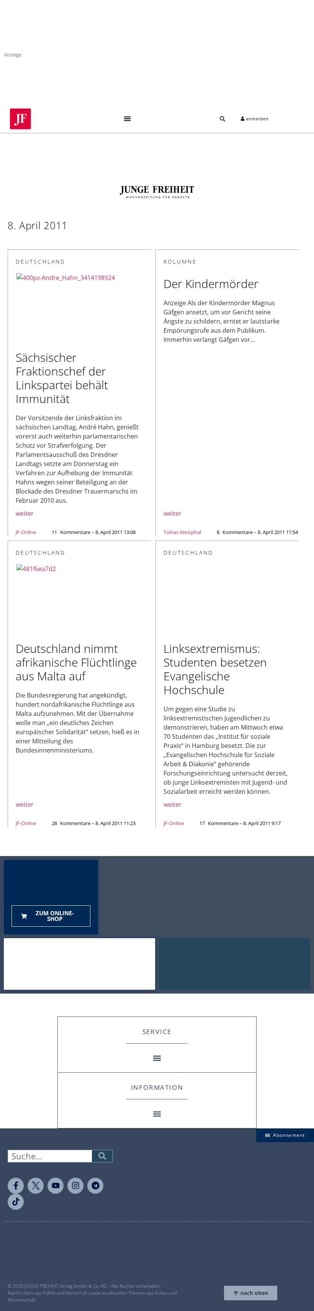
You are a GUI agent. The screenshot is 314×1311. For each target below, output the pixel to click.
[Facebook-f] (16, 1186)
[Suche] (102, 1156)
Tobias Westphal (182, 532)
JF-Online (26, 532)
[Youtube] (55, 1186)
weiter (25, 513)
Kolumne (180, 261)
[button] (127, 119)
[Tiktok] (16, 1202)
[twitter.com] (36, 1186)
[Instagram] (75, 1186)
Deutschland (40, 261)
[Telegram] (95, 1186)
